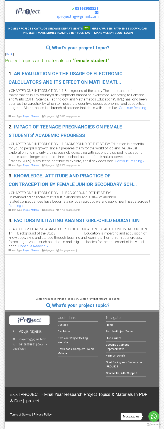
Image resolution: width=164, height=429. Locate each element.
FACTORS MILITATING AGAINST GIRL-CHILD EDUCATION (77, 220)
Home (109, 324)
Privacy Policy (43, 414)
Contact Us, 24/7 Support (121, 373)
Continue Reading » (129, 161)
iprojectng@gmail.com (32, 339)
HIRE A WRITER (102, 28)
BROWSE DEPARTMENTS (69, 28)
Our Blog (63, 324)
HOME (12, 28)
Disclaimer (64, 331)
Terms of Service (20, 414)
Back (9, 54)
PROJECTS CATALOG (33, 28)
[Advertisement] (81, 273)
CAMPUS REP (67, 32)
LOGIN (128, 32)
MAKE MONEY (47, 32)
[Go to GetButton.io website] (154, 424)
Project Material (31, 116)
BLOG (119, 32)
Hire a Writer (113, 338)
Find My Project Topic (119, 331)
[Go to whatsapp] (153, 416)
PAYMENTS (121, 28)
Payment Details (116, 355)
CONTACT (85, 32)
